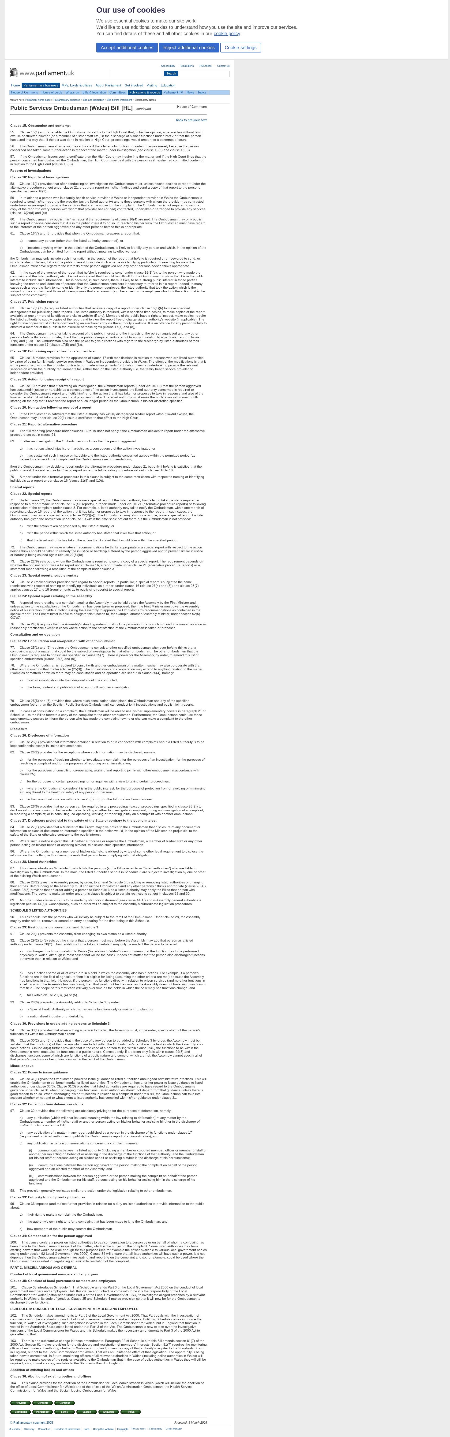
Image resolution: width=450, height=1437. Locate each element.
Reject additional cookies (189, 47)
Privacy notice (139, 1429)
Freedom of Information (67, 1429)
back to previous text (191, 120)
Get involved (134, 85)
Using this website (103, 1429)
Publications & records (144, 92)
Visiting (152, 85)
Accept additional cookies (127, 47)
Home (15, 85)
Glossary (29, 1429)
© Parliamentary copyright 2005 (31, 1422)
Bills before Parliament (119, 99)
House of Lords (51, 92)
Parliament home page (38, 99)
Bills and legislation (93, 99)
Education (168, 85)
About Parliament (108, 85)
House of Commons (24, 92)
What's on (72, 92)
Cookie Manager (174, 1429)
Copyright (122, 1429)
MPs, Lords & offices (77, 85)
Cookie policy (155, 1429)
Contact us (223, 65)
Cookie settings (241, 47)
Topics (202, 92)
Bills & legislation (94, 92)
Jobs (87, 1429)
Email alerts (187, 65)
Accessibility (168, 65)
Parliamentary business (40, 85)
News (190, 92)
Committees (117, 92)
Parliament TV (173, 92)
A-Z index (14, 1429)
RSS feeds (205, 65)
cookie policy (227, 33)
